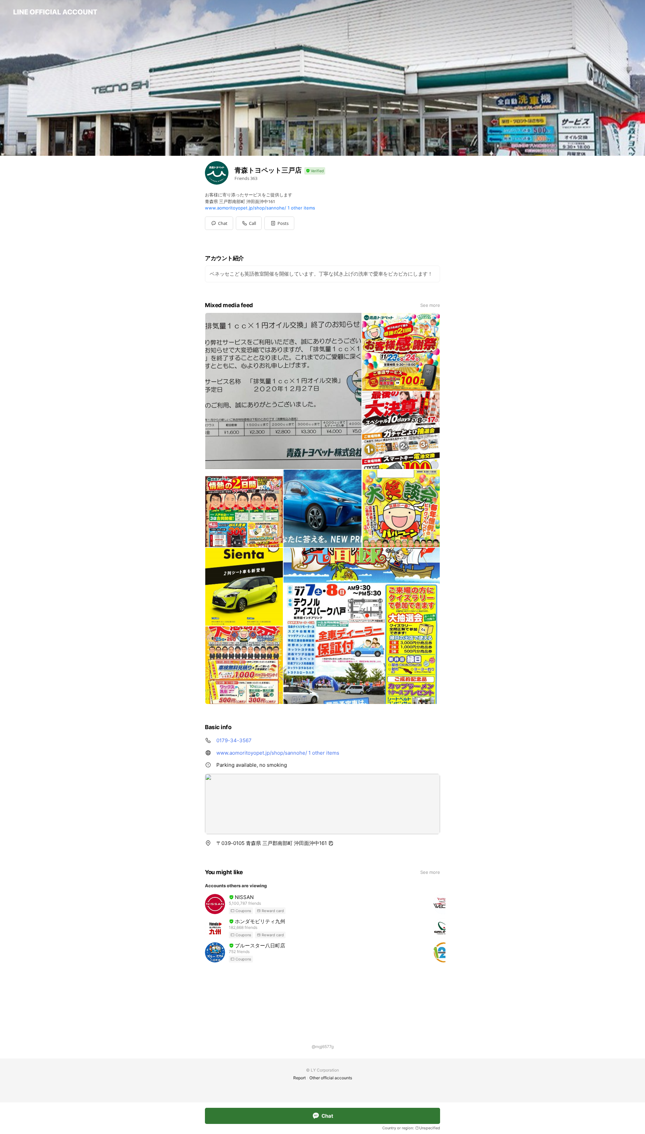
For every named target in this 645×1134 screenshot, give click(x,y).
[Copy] (331, 843)
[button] (279, 223)
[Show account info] (314, 171)
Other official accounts (330, 1077)
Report (299, 1077)
